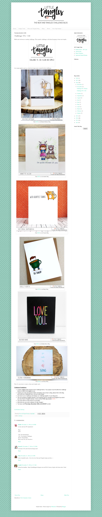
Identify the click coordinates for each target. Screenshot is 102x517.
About (48, 28)
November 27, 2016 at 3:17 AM (29, 465)
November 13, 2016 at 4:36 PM (29, 424)
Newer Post (17, 495)
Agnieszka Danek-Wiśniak (81, 55)
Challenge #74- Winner (82, 88)
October (79, 93)
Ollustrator (53, 506)
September (79, 95)
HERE (37, 121)
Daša (19, 456)
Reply (19, 441)
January (79, 113)
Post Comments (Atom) (26, 498)
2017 (77, 80)
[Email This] (38, 414)
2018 (77, 78)
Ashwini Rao (78, 51)
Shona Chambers (79, 53)
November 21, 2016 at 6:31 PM (28, 455)
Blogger (64, 506)
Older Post (66, 495)
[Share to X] (41, 414)
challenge (20, 415)
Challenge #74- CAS (81, 90)
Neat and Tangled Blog (33, 28)
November (79, 86)
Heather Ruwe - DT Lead (81, 49)
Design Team (22, 28)
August (79, 98)
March (78, 109)
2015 (77, 116)
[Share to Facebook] (43, 414)
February (79, 111)
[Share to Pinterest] (44, 414)
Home (14, 28)
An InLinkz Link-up (19, 409)
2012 (77, 122)
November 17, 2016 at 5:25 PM (30, 446)
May (78, 104)
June (78, 102)
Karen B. (20, 446)
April (78, 106)
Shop (43, 28)
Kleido (19, 424)
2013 (77, 120)
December (79, 84)
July (78, 100)
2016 (77, 82)
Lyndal (20, 465)
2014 (77, 118)
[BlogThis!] (40, 414)
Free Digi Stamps (56, 28)
